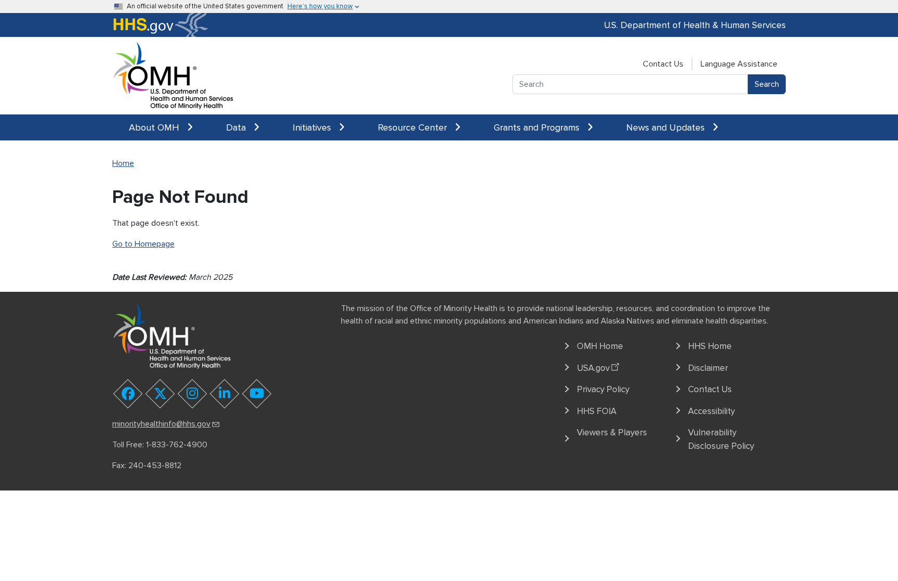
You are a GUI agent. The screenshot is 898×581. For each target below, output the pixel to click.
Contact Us (663, 64)
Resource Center (414, 127)
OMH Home (600, 346)
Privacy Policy (603, 389)
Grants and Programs (538, 127)
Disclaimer (708, 368)
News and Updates (666, 127)
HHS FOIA (596, 411)
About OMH (155, 127)
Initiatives (313, 127)
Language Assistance (739, 64)
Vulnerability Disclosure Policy (721, 439)
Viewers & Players (612, 432)
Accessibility (711, 411)
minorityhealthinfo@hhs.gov (161, 424)
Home (123, 163)
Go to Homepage (143, 244)
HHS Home (710, 346)
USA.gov (593, 368)
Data (237, 127)
